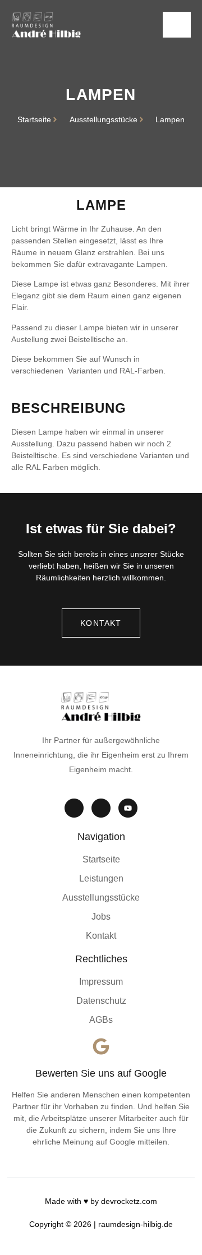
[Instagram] (74, 808)
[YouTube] (127, 808)
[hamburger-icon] (177, 25)
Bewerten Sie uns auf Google (101, 1073)
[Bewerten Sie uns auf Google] (101, 1046)
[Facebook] (101, 808)
